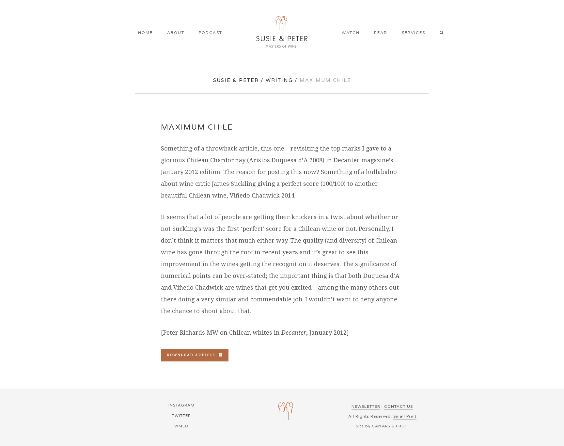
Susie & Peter (236, 80)
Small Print (404, 416)
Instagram (181, 405)
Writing (279, 80)
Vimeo (181, 426)
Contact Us (398, 406)
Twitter (181, 415)
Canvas (381, 426)
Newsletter (366, 406)
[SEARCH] (443, 33)
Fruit (402, 426)
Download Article (191, 355)
